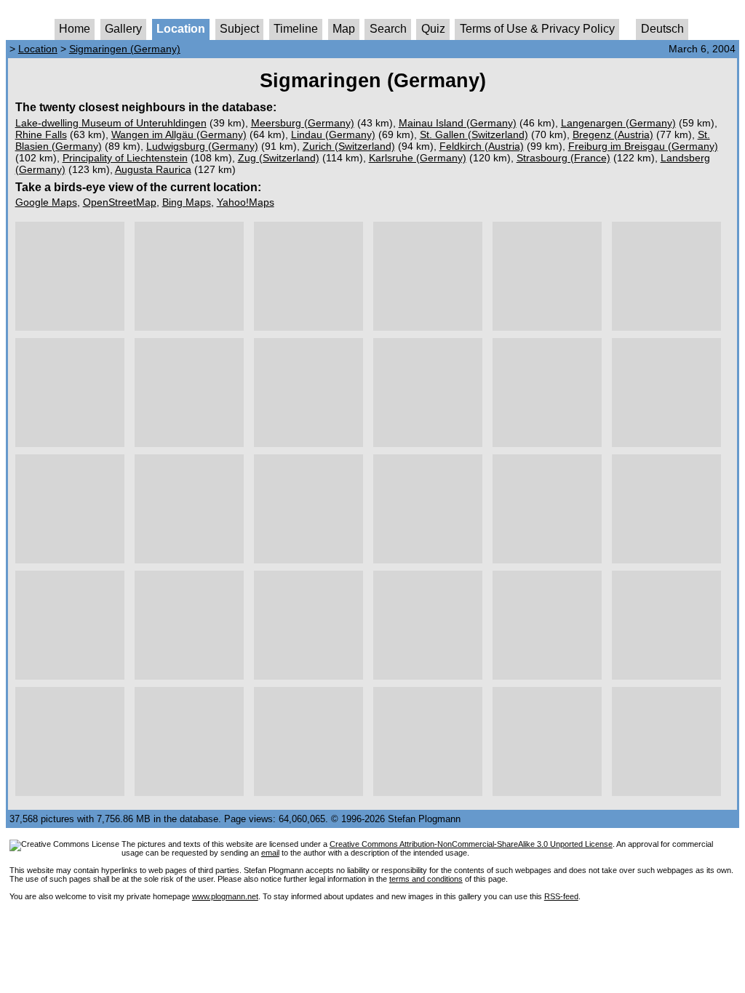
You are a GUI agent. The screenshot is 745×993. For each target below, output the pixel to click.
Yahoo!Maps (245, 202)
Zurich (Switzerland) (349, 146)
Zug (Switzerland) (278, 158)
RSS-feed (561, 896)
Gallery (123, 29)
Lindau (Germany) (333, 134)
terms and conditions (426, 879)
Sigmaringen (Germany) (124, 49)
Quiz (433, 29)
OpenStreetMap (119, 202)
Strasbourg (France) (563, 158)
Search (388, 29)
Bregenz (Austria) (613, 134)
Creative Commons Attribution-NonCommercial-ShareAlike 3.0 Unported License (471, 844)
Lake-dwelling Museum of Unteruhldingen (111, 123)
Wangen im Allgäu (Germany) (179, 134)
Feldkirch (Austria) (481, 146)
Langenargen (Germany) (618, 123)
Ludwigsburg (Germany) (202, 146)
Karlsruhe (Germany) (417, 158)
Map (343, 29)
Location (180, 29)
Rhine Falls (41, 134)
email (270, 852)
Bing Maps (186, 202)
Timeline (296, 29)
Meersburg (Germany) (302, 123)
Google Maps (46, 202)
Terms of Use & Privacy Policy (537, 29)
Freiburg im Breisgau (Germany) (643, 146)
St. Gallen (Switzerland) (474, 134)
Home (74, 29)
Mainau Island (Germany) (458, 123)
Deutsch (662, 29)
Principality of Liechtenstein (125, 158)
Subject (239, 29)
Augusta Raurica (153, 169)
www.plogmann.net (225, 896)
